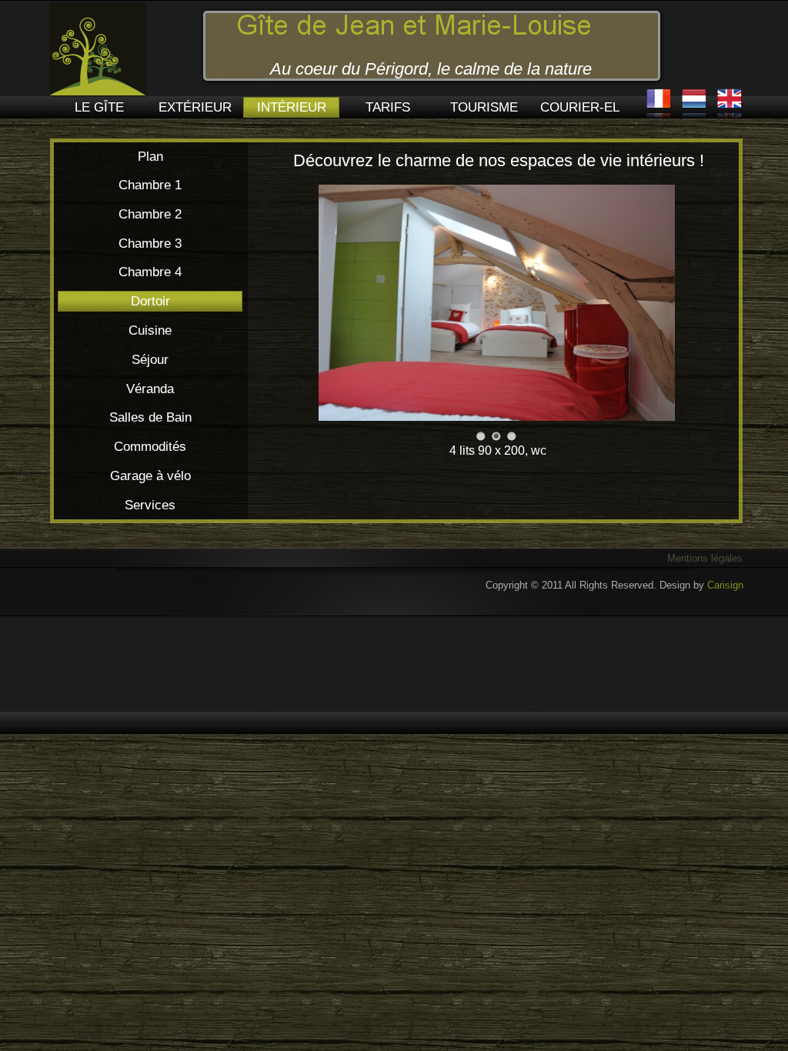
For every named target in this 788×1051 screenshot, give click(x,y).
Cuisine (150, 330)
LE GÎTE (99, 107)
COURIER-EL (579, 107)
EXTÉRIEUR (195, 107)
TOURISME (484, 107)
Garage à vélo (150, 476)
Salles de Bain (150, 417)
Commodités (150, 446)
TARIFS (388, 107)
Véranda (150, 389)
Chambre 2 (150, 214)
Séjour (150, 359)
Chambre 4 (150, 272)
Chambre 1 (150, 185)
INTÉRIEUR (291, 107)
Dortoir (150, 301)
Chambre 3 (150, 243)
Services (150, 505)
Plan (150, 156)
